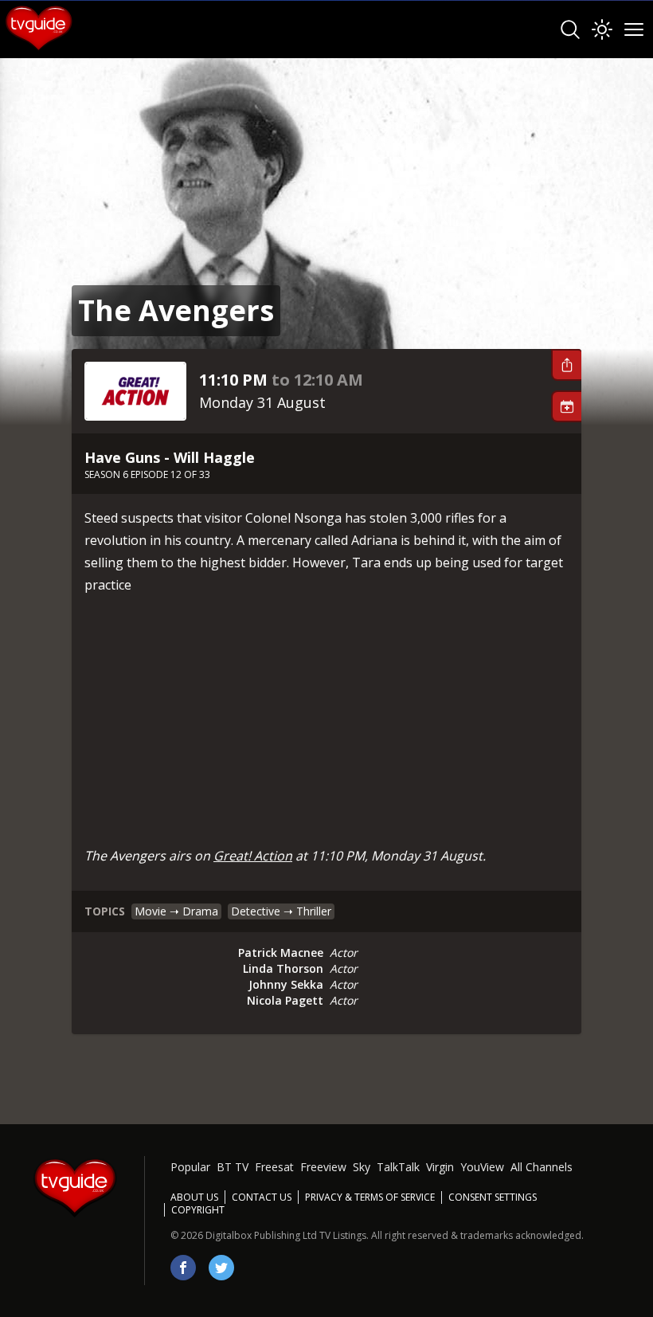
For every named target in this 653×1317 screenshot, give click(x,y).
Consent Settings (492, 1197)
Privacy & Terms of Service (370, 1197)
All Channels (541, 1166)
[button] (566, 365)
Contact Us (261, 1197)
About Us (194, 1197)
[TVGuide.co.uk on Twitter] (221, 1267)
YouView (482, 1166)
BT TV (232, 1166)
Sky (361, 1166)
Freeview (323, 1166)
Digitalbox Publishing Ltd (261, 1235)
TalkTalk (398, 1166)
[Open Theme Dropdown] (602, 29)
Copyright (198, 1210)
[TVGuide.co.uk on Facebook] (183, 1267)
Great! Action (252, 855)
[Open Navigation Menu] (634, 29)
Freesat (274, 1166)
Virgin (440, 1166)
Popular (190, 1166)
